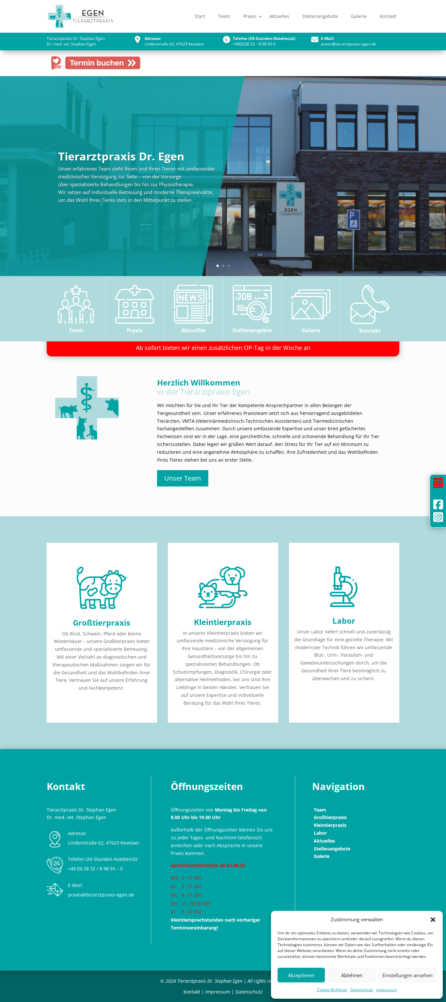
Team (224, 16)
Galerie (359, 16)
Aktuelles (279, 16)
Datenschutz (361, 990)
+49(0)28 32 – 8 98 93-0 (254, 44)
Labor (343, 620)
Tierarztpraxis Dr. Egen (121, 156)
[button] (433, 919)
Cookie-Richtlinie (332, 990)
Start (200, 16)
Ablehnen (351, 975)
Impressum (386, 990)
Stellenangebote (320, 16)
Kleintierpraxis (222, 621)
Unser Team (182, 478)
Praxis (249, 16)
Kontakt (388, 16)
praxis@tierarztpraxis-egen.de (348, 44)
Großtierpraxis (101, 622)
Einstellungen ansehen (407, 975)
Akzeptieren (301, 975)
